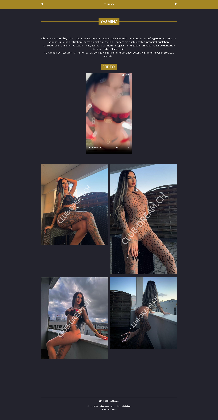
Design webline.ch (109, 409)
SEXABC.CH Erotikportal (109, 401)
